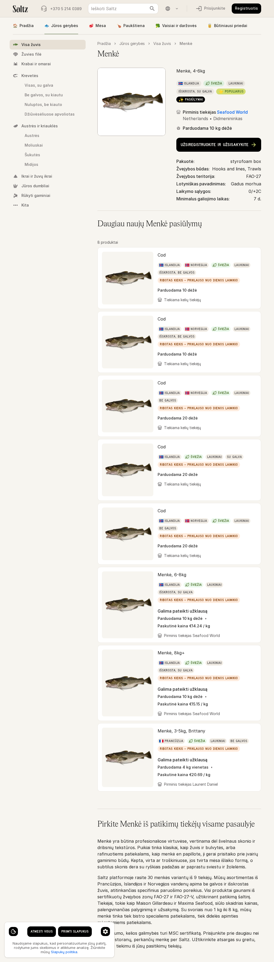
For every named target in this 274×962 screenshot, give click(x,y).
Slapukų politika (64, 952)
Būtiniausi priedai (227, 25)
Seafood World (232, 112)
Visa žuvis (162, 43)
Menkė (186, 43)
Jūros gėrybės (61, 25)
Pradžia (23, 25)
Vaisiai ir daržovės (176, 25)
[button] (179, 278)
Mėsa (97, 25)
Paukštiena (131, 25)
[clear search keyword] (152, 8)
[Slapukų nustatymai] (13, 931)
